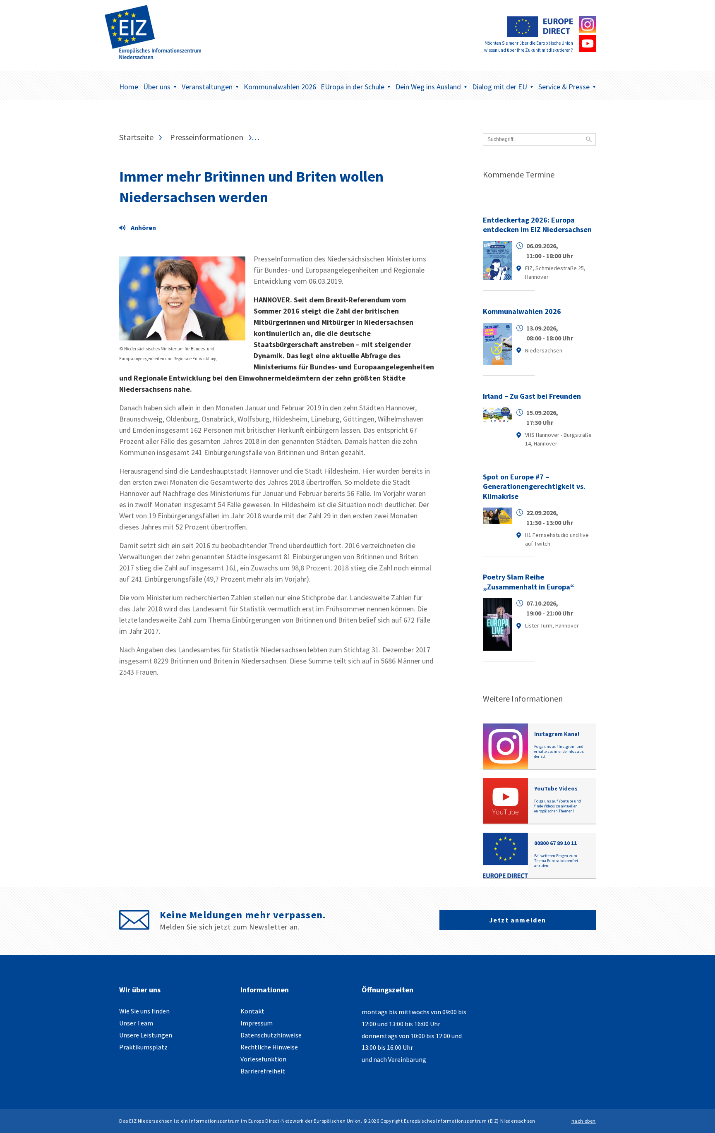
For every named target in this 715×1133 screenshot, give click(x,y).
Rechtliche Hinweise (269, 1047)
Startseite (136, 137)
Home (128, 86)
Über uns (156, 86)
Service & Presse (564, 86)
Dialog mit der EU (499, 86)
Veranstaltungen (207, 86)
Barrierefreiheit (262, 1071)
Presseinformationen (206, 137)
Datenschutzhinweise (271, 1035)
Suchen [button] (589, 139)
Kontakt (252, 1011)
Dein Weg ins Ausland (428, 86)
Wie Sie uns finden (144, 1011)
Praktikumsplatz (143, 1047)
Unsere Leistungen (145, 1035)
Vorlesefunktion (263, 1059)
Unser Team (136, 1023)
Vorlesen (140, 229)
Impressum (256, 1023)
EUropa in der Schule (352, 86)
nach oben (583, 1121)
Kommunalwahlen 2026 (280, 86)
